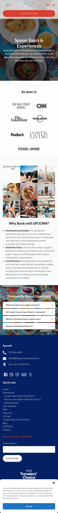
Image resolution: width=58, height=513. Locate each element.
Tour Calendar (9, 406)
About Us (7, 412)
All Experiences (11, 402)
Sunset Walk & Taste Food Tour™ (19, 396)
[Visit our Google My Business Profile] (11, 374)
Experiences (8, 392)
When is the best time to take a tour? (23, 319)
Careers (6, 429)
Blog (5, 423)
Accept (29, 506)
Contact (7, 416)
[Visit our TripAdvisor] (24, 374)
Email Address (10, 443)
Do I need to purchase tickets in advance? (25, 312)
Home (6, 389)
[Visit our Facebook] (5, 374)
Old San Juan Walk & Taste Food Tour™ (22, 399)
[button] (53, 482)
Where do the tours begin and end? (22, 305)
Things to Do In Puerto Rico (16, 419)
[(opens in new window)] (29, 469)
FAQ (5, 409)
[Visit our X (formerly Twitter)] (30, 374)
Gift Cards (8, 426)
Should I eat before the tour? (19, 326)
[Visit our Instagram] (17, 374)
